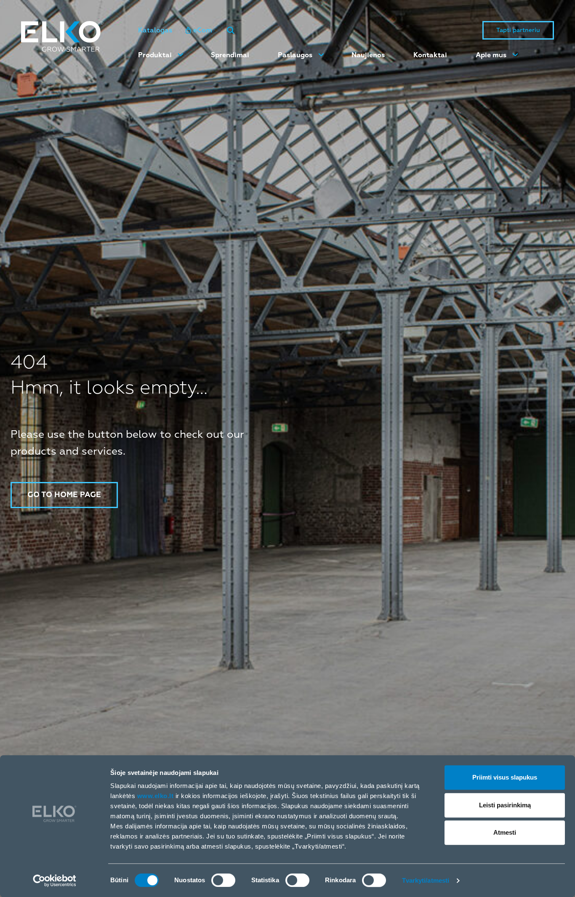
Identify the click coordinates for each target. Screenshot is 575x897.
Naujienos (368, 55)
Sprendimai (230, 55)
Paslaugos (295, 55)
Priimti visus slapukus (504, 777)
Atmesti (504, 832)
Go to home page (64, 495)
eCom (202, 30)
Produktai (155, 55)
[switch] (223, 880)
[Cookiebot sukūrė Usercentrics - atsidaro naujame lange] (54, 880)
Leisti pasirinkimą (505, 805)
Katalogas (155, 30)
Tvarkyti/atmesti (426, 880)
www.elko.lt (155, 795)
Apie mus (491, 55)
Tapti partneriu (518, 30)
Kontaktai (430, 55)
